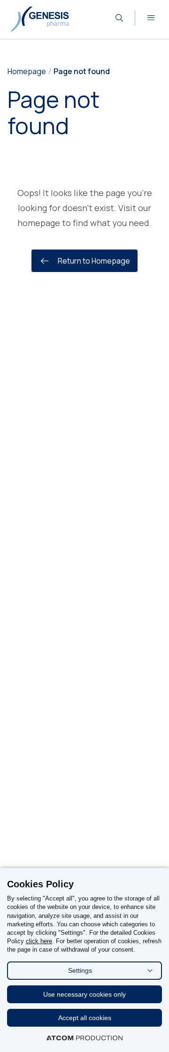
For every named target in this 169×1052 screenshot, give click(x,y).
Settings (80, 970)
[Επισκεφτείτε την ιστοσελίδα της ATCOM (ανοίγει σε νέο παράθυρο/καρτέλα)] (84, 1038)
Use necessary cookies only (84, 994)
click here (39, 941)
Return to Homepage (94, 261)
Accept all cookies (84, 1018)
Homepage (27, 71)
